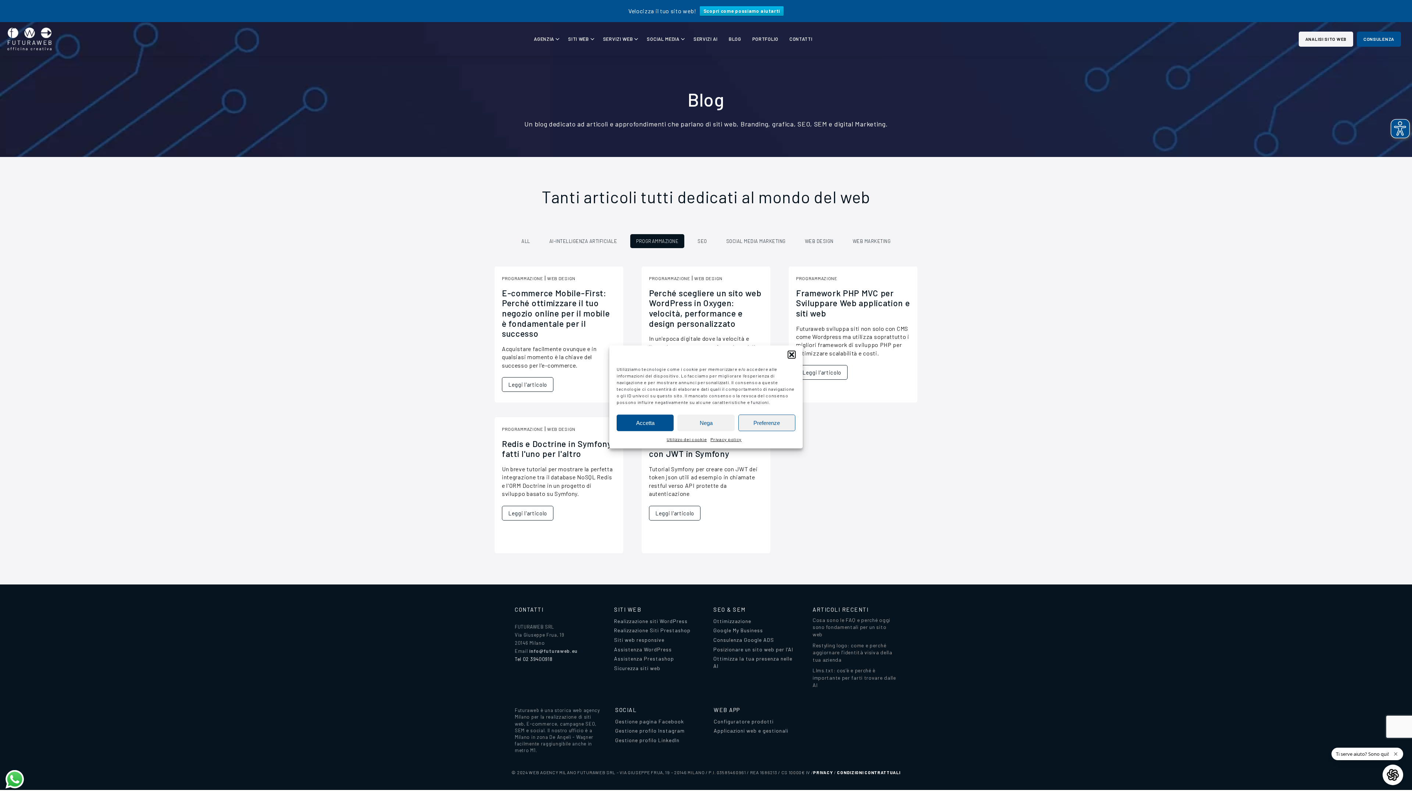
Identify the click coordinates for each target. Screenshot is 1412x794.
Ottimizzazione (732, 621)
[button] (791, 354)
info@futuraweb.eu (553, 651)
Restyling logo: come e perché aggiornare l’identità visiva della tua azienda (852, 652)
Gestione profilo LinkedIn (647, 740)
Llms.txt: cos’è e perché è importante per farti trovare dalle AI (854, 677)
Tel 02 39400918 (534, 659)
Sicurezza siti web (637, 668)
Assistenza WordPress (643, 649)
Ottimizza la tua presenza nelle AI (752, 662)
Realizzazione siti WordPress (651, 621)
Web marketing (872, 241)
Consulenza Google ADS (743, 640)
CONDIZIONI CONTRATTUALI (868, 772)
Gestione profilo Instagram (650, 730)
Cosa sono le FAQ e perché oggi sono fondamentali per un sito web (851, 627)
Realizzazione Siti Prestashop (652, 630)
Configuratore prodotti (744, 721)
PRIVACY (823, 772)
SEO (702, 241)
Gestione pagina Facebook (649, 721)
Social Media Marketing (756, 241)
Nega (706, 422)
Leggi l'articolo (527, 384)
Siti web (578, 39)
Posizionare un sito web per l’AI (753, 649)
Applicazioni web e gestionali (751, 730)
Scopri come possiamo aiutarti (741, 11)
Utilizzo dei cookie (687, 439)
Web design (819, 241)
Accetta (645, 422)
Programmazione (657, 241)
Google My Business (738, 630)
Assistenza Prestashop (644, 658)
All (525, 241)
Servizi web (618, 39)
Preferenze (766, 422)
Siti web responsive (639, 640)
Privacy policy (726, 439)
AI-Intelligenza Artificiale (583, 241)
